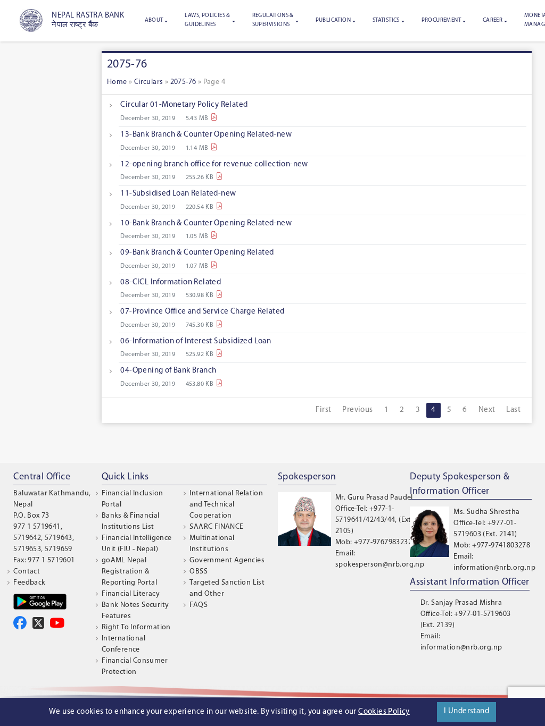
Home (117, 82)
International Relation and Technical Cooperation (226, 504)
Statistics (386, 20)
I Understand (466, 711)
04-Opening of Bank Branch (168, 371)
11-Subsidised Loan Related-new (178, 194)
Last (513, 410)
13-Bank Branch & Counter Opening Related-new (206, 135)
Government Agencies (227, 560)
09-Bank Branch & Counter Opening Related (197, 253)
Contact (26, 572)
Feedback (29, 583)
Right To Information (136, 627)
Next (487, 410)
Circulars (148, 82)
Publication (333, 20)
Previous (357, 410)
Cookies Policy (384, 712)
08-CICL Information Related (170, 282)
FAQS (198, 605)
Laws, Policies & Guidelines (207, 20)
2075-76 (183, 82)
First (323, 410)
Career (492, 20)
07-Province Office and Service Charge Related (202, 312)
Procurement (441, 20)
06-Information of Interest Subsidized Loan (195, 341)
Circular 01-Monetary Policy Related (183, 105)
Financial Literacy (131, 594)
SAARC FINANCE (216, 527)
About (154, 20)
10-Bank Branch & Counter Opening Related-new (206, 223)
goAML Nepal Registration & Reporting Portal (129, 571)
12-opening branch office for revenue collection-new (214, 164)
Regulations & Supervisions (273, 20)
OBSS (198, 572)
